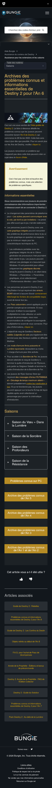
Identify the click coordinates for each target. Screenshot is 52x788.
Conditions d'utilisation (26, 768)
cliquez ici (28, 326)
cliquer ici (36, 144)
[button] (47, 13)
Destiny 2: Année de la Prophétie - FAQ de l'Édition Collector (26, 680)
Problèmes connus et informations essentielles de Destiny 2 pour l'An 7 (26, 704)
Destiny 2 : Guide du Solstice (26, 692)
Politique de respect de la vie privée (26, 771)
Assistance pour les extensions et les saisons (24, 57)
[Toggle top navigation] (48, 3)
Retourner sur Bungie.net (26, 781)
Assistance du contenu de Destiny (19, 54)
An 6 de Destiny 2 (28, 134)
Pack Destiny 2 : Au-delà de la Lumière (26, 717)
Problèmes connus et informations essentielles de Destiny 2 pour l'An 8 (26, 618)
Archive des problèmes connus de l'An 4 (26, 514)
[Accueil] (17, 13)
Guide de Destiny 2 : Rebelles (26, 606)
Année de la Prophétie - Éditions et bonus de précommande (26, 667)
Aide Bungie (10, 51)
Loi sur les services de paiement (26, 774)
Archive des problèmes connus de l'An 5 (26, 496)
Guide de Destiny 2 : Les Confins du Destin (26, 630)
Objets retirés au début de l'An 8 (26, 641)
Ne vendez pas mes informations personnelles (26, 778)
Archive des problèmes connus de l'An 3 (26, 531)
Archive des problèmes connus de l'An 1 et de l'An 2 (26, 548)
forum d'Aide (21, 157)
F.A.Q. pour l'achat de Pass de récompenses (26, 653)
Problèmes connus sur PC (26, 481)
